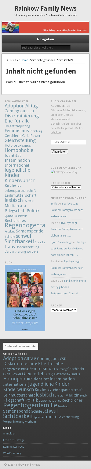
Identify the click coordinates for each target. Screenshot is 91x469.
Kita (19, 186)
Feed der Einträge (14, 440)
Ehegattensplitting (17, 126)
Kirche (10, 185)
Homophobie (19, 150)
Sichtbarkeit (19, 241)
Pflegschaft (15, 210)
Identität (13, 155)
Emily (54, 203)
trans (10, 246)
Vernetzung (30, 247)
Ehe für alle (17, 121)
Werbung (32, 251)
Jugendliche (17, 170)
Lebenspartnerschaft (20, 191)
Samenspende (29, 231)
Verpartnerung (15, 251)
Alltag (31, 106)
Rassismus (21, 215)
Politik (33, 210)
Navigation (45, 39)
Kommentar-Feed (13, 446)
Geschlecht (13, 136)
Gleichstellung (20, 140)
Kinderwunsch (20, 180)
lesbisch (14, 200)
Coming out (16, 111)
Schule (10, 236)
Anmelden (9, 433)
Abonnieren (59, 151)
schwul (23, 236)
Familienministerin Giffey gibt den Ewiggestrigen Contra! (68, 287)
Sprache (40, 242)
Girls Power (31, 136)
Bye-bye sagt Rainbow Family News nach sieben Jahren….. (67, 210)
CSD (31, 111)
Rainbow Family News (46, 8)
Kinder (12, 175)
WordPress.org (12, 453)
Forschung (36, 131)
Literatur (28, 201)
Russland (10, 231)
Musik (23, 206)
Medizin (12, 205)
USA (18, 247)
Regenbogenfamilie (32, 225)
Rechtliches (15, 220)
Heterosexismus (18, 145)
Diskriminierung (22, 115)
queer (9, 215)
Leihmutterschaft (21, 195)
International (17, 165)
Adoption (15, 106)
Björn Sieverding (61, 242)
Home (24, 60)
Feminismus (17, 130)
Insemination (17, 160)
